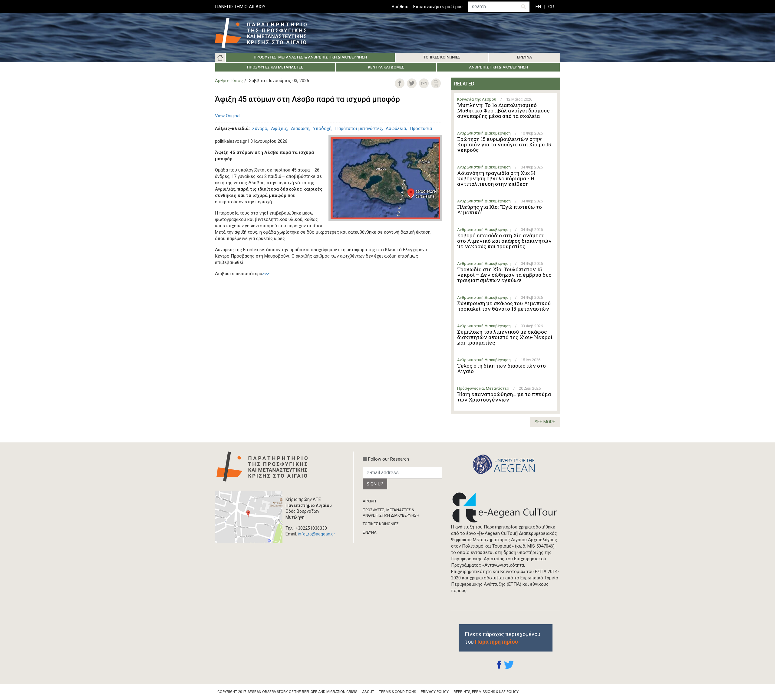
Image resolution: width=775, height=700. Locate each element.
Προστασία (421, 128)
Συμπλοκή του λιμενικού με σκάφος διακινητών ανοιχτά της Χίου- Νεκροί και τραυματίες (504, 337)
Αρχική (220, 57)
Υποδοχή (322, 128)
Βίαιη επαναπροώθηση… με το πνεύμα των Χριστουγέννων (504, 397)
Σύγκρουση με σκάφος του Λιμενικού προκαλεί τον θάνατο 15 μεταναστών (504, 306)
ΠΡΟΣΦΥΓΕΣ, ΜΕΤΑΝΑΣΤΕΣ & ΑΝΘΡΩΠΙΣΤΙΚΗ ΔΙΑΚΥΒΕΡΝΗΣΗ (391, 513)
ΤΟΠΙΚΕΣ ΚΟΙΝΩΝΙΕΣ (381, 524)
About (368, 692)
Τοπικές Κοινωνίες (441, 57)
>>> (265, 273)
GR (551, 6)
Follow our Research (388, 459)
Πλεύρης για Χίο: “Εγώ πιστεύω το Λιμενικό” (499, 209)
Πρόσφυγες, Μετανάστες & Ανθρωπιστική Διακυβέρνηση (310, 57)
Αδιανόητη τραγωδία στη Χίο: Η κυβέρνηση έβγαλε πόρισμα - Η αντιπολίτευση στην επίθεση (496, 178)
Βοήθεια (400, 6)
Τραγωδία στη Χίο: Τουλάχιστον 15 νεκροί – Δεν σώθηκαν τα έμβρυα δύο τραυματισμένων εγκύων (504, 275)
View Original (227, 115)
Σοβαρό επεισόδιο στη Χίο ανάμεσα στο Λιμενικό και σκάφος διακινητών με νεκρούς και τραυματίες (504, 241)
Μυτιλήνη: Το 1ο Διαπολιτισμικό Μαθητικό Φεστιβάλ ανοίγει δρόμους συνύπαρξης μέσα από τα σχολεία (503, 110)
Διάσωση (300, 128)
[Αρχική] (265, 33)
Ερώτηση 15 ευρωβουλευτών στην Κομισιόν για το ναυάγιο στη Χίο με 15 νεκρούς (504, 144)
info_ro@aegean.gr (316, 534)
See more (545, 422)
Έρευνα (524, 57)
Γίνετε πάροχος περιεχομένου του (502, 638)
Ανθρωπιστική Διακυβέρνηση (498, 67)
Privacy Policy (435, 692)
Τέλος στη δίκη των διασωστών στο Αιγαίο (501, 368)
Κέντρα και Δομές (386, 67)
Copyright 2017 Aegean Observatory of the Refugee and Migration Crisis (287, 692)
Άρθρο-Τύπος (229, 80)
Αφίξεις (279, 128)
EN (538, 6)
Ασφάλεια (396, 128)
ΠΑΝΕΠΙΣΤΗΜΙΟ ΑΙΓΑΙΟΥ (240, 6)
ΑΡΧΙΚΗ (369, 501)
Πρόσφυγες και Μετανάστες (275, 67)
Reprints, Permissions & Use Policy (486, 692)
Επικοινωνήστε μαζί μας (438, 6)
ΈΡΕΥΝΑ (370, 532)
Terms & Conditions (397, 692)
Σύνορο (259, 128)
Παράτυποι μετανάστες (358, 128)
